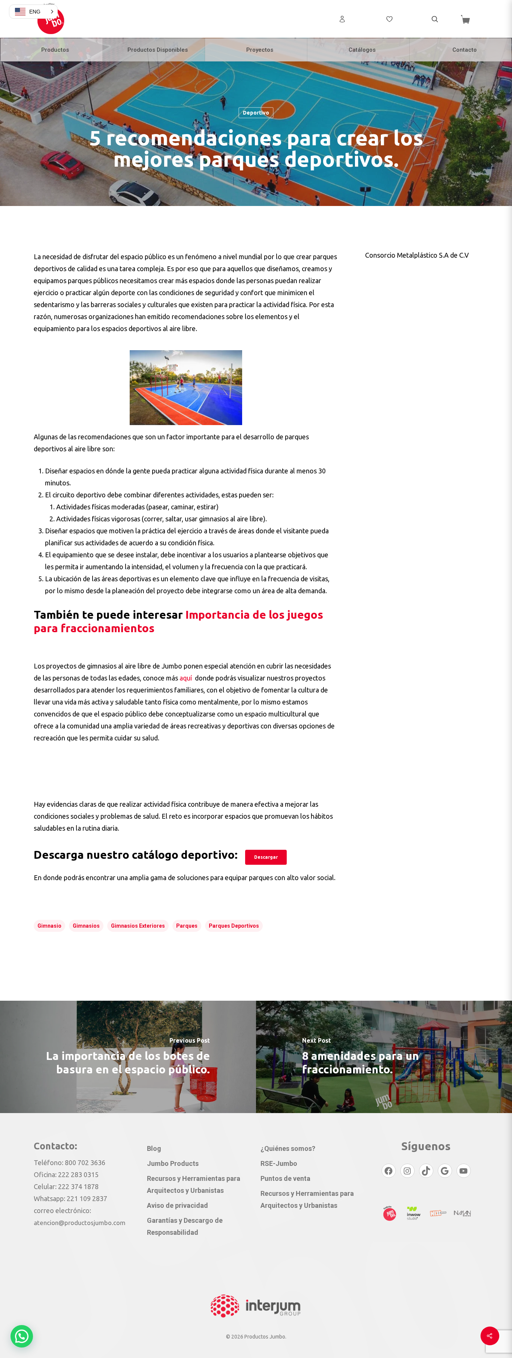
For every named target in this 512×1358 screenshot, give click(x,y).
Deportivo (256, 112)
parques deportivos (234, 926)
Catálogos (362, 49)
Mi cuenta (362, 19)
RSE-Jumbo (278, 1163)
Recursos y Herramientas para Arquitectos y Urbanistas (193, 1184)
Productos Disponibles (157, 49)
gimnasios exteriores (138, 926)
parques (187, 926)
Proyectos (259, 49)
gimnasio (49, 926)
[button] (21, 1336)
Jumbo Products (173, 1163)
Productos (55, 49)
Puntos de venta (285, 1178)
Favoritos (408, 19)
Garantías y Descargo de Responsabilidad (185, 1226)
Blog (154, 1148)
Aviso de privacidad (177, 1205)
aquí (186, 678)
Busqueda (434, 19)
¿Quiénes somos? (287, 1148)
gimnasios (86, 926)
